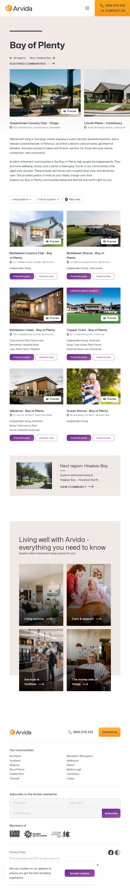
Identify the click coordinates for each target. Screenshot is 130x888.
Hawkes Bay (17, 774)
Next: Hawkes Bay (40, 58)
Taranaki (14, 778)
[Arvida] (44, 8)
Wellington (73, 760)
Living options (20, 199)
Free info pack (22, 276)
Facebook (111, 853)
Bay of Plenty (17, 769)
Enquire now (46, 276)
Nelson (70, 765)
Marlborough (74, 769)
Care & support (47, 199)
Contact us (115, 11)
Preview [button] (71, 111)
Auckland (15, 760)
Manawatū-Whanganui (80, 756)
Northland (15, 756)
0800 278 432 (115, 5)
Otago (70, 778)
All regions (20, 58)
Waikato (14, 765)
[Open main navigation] (89, 8)
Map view (74, 199)
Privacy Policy (18, 852)
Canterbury (73, 774)
